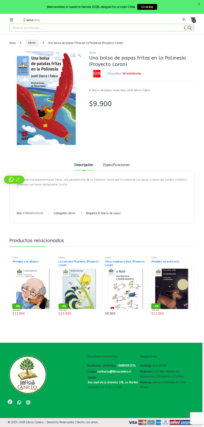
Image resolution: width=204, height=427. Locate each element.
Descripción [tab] (83, 165)
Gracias (147, 7)
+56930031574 (126, 365)
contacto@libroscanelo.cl (114, 371)
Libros (32, 43)
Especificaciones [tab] (116, 165)
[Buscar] (190, 28)
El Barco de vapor (109, 213)
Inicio (12, 43)
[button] (79, 55)
